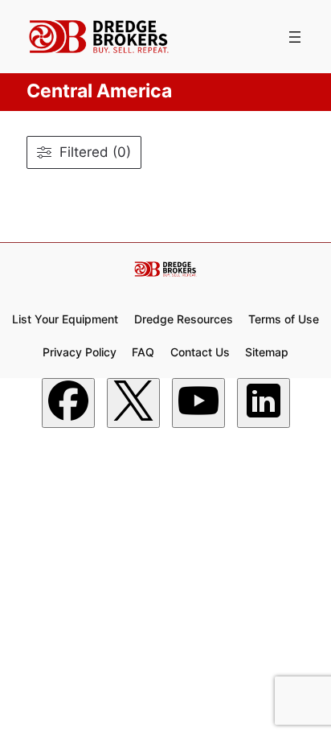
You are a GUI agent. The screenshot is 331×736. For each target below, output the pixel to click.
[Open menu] (294, 37)
